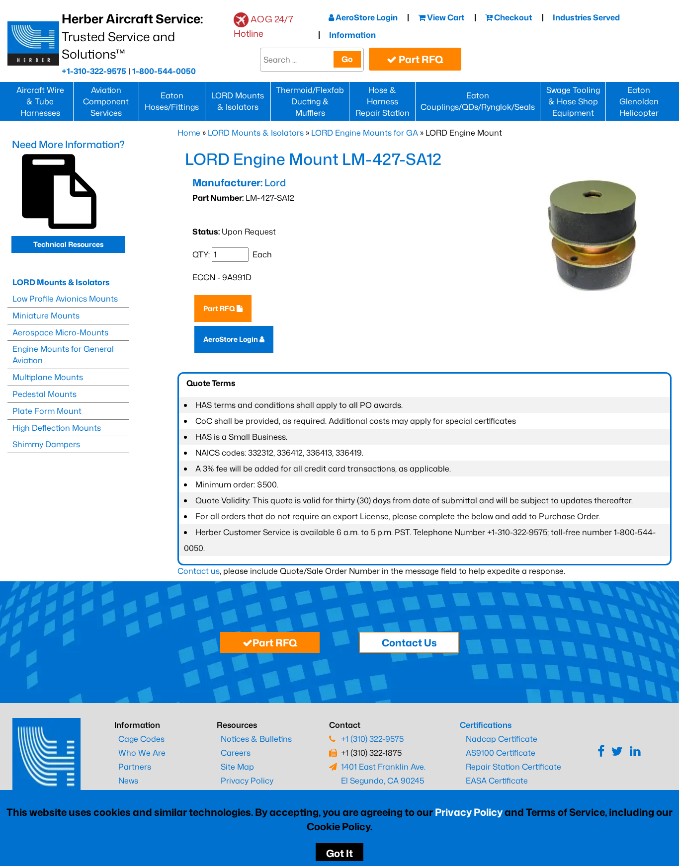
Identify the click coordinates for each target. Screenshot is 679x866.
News (128, 780)
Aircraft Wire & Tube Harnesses (40, 101)
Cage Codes (141, 738)
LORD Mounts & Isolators (237, 101)
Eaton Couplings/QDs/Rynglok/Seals (478, 101)
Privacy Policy (469, 812)
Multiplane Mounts (47, 377)
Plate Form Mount (47, 410)
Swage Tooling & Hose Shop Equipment (573, 101)
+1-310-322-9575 (94, 71)
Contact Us (409, 642)
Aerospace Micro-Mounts (60, 332)
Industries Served (586, 17)
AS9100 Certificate (500, 752)
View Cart (444, 17)
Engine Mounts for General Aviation (63, 354)
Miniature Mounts (46, 315)
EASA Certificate (497, 780)
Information (352, 34)
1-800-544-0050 (164, 71)
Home (188, 132)
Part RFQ (420, 59)
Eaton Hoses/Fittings (172, 101)
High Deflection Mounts (56, 427)
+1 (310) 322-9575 (372, 738)
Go (347, 59)
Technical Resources (68, 244)
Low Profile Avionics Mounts (65, 298)
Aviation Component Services (106, 101)
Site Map (237, 766)
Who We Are (142, 752)
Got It (339, 853)
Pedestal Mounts (44, 394)
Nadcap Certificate (501, 738)
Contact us (198, 570)
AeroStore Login (366, 17)
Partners (134, 766)
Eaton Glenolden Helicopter (639, 101)
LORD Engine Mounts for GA (364, 132)
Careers (236, 752)
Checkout (512, 17)
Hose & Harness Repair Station (382, 101)
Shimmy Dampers (46, 444)
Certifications (485, 724)
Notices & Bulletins (256, 738)
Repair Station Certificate (513, 766)
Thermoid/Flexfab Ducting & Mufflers (310, 101)
